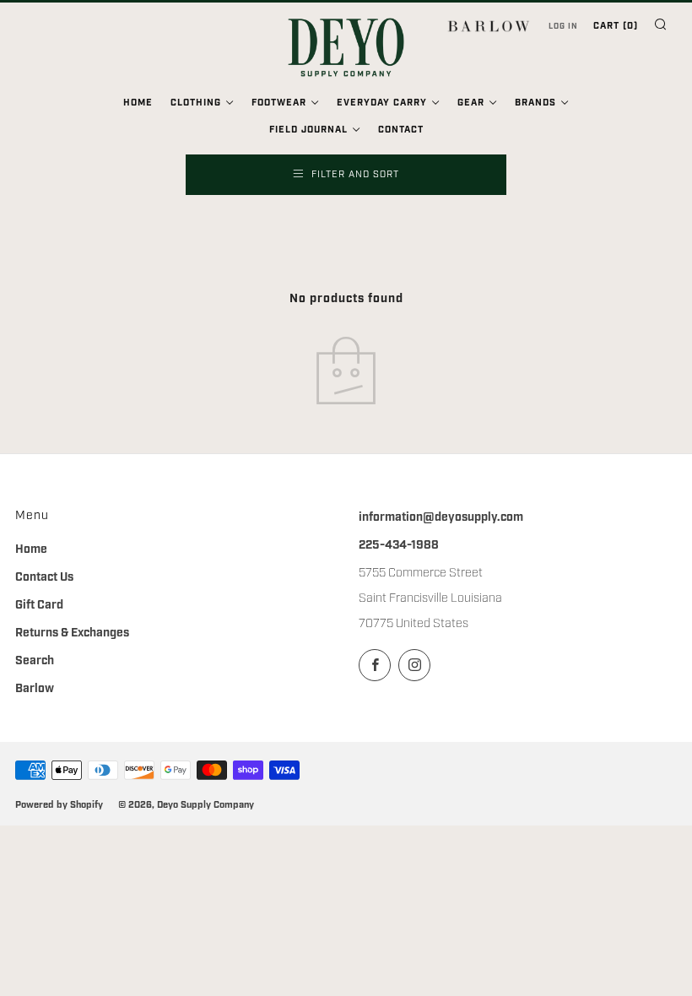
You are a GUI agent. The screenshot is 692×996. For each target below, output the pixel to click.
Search (34, 661)
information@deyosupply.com (441, 517)
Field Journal (308, 130)
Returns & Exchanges (72, 633)
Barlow (34, 688)
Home (138, 103)
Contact (401, 130)
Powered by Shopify (59, 804)
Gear (470, 103)
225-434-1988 (399, 545)
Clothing (195, 103)
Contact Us (44, 577)
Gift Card (39, 605)
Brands (535, 103)
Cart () (615, 26)
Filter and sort (355, 175)
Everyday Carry (382, 103)
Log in (563, 26)
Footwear (278, 103)
